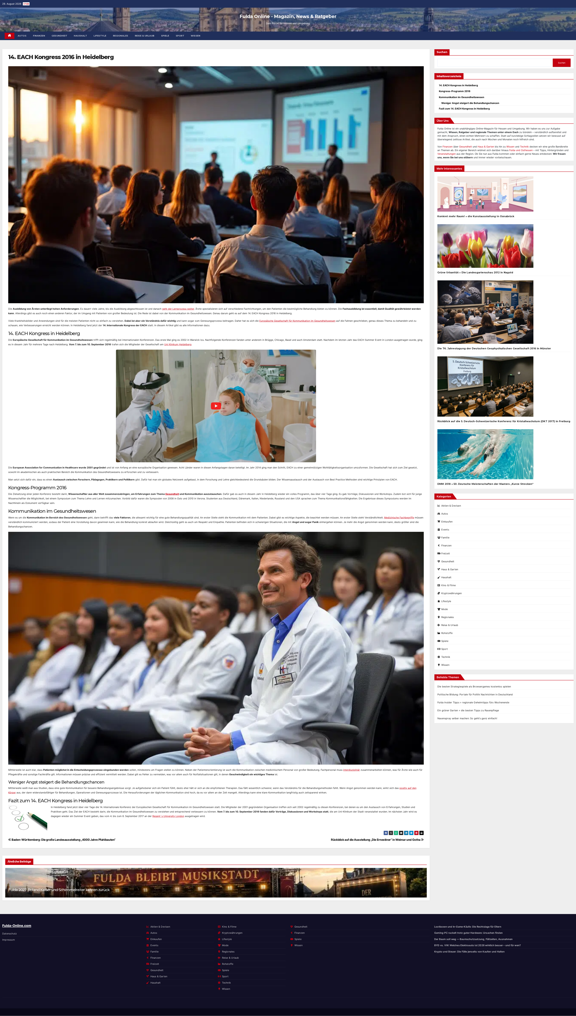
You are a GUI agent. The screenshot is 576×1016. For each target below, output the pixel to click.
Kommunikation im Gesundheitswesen (461, 97)
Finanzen (39, 35)
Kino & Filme (448, 585)
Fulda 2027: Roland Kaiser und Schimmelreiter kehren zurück (59, 890)
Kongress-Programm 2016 (454, 91)
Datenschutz (9, 933)
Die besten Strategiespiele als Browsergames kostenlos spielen (474, 686)
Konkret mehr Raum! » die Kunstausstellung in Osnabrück (475, 216)
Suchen (442, 52)
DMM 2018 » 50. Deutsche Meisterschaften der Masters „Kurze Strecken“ (485, 484)
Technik (524, 146)
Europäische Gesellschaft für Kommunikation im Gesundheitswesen (297, 320)
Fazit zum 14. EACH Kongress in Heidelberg (464, 108)
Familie (445, 537)
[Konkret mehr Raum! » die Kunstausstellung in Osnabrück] (485, 195)
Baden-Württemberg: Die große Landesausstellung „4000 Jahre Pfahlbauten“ (63, 839)
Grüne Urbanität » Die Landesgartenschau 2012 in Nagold (475, 272)
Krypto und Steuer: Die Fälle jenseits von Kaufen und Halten (469, 951)
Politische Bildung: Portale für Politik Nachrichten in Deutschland (475, 694)
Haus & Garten (486, 146)
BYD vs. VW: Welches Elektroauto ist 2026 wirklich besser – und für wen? (477, 945)
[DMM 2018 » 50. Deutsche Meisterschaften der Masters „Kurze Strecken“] (485, 455)
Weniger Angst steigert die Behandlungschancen (470, 103)
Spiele (165, 35)
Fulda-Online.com (16, 926)
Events (445, 529)
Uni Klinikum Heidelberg (177, 344)
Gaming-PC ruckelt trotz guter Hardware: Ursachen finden (468, 932)
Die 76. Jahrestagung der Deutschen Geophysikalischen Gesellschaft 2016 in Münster (494, 348)
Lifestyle (100, 35)
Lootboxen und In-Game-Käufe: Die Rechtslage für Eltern (467, 926)
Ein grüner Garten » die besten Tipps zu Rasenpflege (468, 710)
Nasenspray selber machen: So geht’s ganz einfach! (467, 718)
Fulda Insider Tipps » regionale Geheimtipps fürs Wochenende (473, 702)
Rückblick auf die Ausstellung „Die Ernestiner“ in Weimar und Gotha (376, 839)
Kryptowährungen (451, 593)
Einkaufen (447, 521)
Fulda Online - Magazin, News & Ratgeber (288, 16)
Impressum (8, 939)
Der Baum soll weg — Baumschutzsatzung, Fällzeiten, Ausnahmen (473, 939)
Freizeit (445, 553)
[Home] (9, 36)
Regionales (120, 35)
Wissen (195, 35)
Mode (444, 609)
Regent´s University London (168, 816)
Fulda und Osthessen (521, 150)
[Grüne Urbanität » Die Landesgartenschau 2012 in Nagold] (485, 247)
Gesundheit (59, 35)
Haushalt (80, 35)
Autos (22, 35)
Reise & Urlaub (144, 35)
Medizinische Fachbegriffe (399, 517)
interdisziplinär (351, 769)
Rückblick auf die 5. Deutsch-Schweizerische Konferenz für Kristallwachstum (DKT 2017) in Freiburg (503, 421)
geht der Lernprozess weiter (178, 308)
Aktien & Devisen (451, 505)
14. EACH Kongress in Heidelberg (458, 85)
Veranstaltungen (446, 153)
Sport (180, 35)
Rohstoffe (447, 633)
